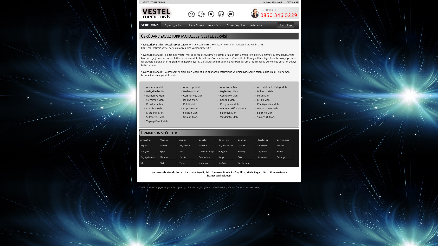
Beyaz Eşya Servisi (174, 25)
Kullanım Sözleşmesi (272, 2)
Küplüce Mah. (191, 108)
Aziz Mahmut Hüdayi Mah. (272, 87)
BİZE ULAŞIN (293, 2)
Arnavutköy (145, 139)
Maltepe (164, 157)
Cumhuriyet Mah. (193, 95)
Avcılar (182, 139)
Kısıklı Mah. (263, 99)
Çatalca (241, 145)
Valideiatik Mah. (229, 117)
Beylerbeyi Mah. (229, 91)
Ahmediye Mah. (192, 87)
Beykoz (163, 145)
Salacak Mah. (190, 112)
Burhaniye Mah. (155, 95)
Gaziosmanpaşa (206, 151)
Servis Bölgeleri (236, 25)
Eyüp (162, 151)
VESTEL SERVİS (149, 25)
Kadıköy (241, 151)
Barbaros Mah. (191, 91)
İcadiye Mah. (190, 99)
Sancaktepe (204, 157)
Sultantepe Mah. (155, 117)
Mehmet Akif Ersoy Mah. (234, 108)
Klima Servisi (196, 25)
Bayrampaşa (283, 139)
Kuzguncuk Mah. (229, 104)
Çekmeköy (262, 145)
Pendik (182, 157)
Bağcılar (203, 139)
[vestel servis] (156, 17)
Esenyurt (144, 151)
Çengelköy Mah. (229, 95)
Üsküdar (222, 163)
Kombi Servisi (215, 25)
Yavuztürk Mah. (266, 117)
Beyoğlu (203, 145)
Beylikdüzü (184, 145)
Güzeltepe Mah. (155, 99)
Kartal (280, 151)
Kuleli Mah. (189, 104)
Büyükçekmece (225, 145)
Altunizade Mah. (229, 87)
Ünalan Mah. (190, 117)
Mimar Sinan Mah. (267, 108)
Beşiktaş (144, 145)
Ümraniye (203, 163)
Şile (142, 163)
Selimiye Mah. (265, 112)
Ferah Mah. (263, 95)
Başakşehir (262, 139)
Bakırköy (242, 139)
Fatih (181, 151)
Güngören (223, 151)
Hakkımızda (255, 25)
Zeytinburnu (243, 163)
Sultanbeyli (262, 157)
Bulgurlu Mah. (265, 91)
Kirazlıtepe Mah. (155, 104)
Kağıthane (262, 151)
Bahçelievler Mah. (156, 91)
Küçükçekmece (147, 157)
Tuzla (182, 163)
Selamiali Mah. (228, 112)
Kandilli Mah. (227, 99)
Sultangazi (282, 157)
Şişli (162, 163)
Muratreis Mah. (155, 112)
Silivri (240, 157)
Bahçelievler (224, 139)
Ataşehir (164, 139)
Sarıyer (221, 157)
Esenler (280, 145)
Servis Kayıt (286, 25)
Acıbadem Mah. (155, 87)
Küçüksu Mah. (154, 108)
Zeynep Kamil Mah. (157, 121)
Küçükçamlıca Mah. (268, 104)
